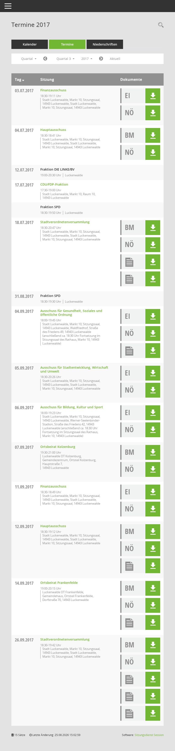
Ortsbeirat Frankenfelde (59, 582)
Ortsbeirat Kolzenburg (57, 446)
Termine (67, 44)
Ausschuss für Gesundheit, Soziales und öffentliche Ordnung (71, 313)
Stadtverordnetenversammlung (65, 222)
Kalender (30, 44)
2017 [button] (85, 58)
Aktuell (115, 58)
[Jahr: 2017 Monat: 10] (101, 59)
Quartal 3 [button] (64, 58)
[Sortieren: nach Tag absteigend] (23, 79)
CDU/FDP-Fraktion (54, 184)
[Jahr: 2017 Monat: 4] (45, 59)
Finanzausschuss (53, 90)
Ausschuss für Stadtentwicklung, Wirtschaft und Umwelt (74, 369)
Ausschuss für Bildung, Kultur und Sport (71, 407)
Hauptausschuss (53, 130)
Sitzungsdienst (149, 735)
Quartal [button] (27, 58)
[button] (152, 95)
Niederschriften (105, 44)
